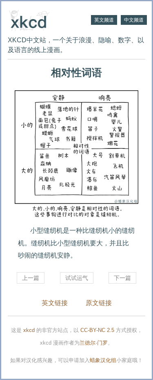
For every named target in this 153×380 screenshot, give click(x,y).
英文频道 (104, 20)
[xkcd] (42, 19)
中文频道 (134, 20)
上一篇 (30, 278)
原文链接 (99, 302)
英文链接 (55, 302)
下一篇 (122, 278)
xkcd (29, 330)
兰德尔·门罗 (94, 343)
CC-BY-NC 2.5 (97, 330)
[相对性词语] (76, 154)
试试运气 (76, 278)
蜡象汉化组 (103, 360)
